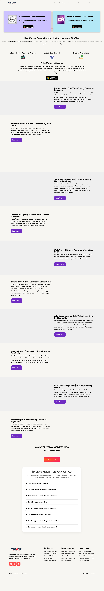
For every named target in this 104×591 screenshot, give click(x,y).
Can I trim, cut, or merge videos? (37, 502)
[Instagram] (18, 564)
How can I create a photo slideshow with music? (42, 496)
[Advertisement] (52, 17)
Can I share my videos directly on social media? (42, 527)
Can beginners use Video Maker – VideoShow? (42, 489)
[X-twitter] (11, 564)
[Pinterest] (15, 564)
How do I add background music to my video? (42, 508)
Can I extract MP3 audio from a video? (40, 514)
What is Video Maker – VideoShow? (39, 483)
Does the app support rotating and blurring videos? (43, 521)
